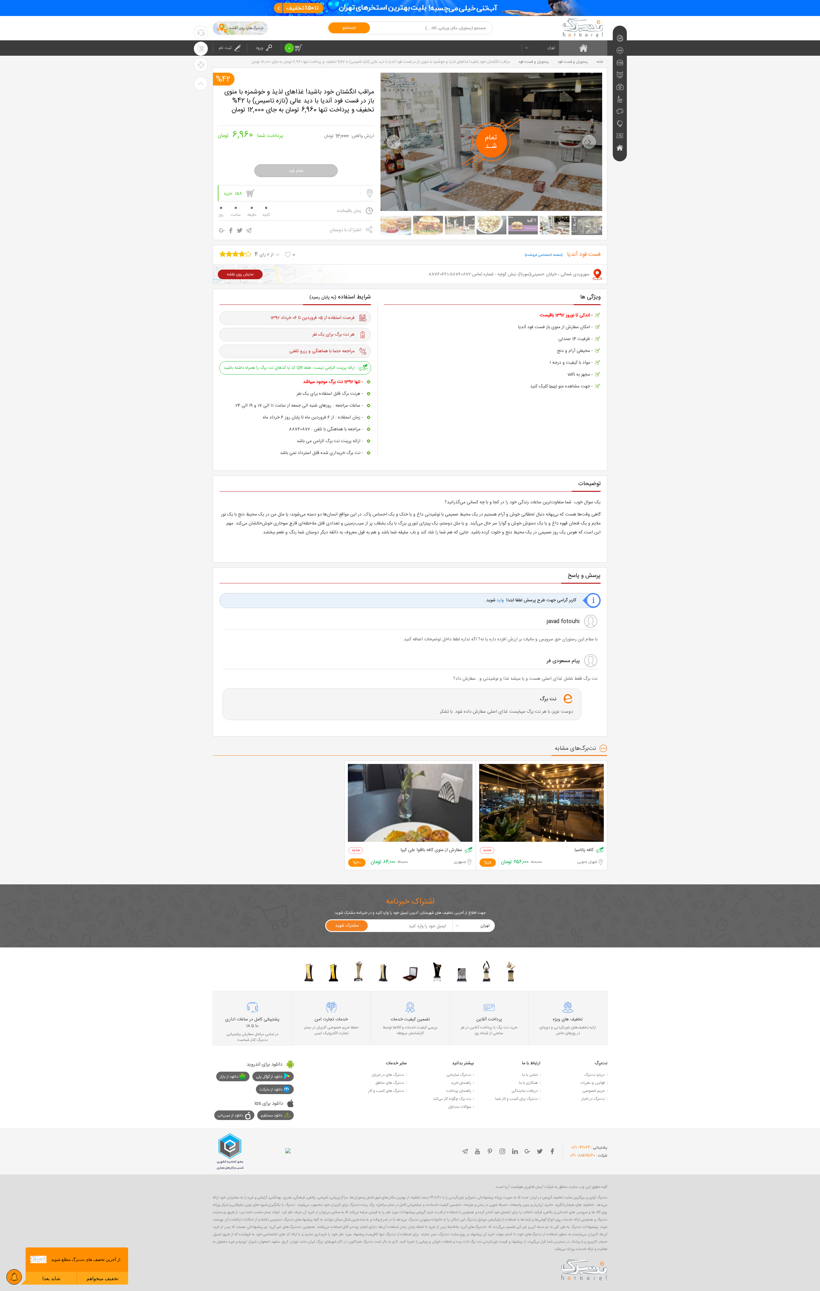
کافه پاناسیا (584, 850)
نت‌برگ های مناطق (389, 1083)
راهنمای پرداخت (458, 1091)
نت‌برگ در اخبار (593, 1099)
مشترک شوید (347, 926)
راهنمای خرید (461, 1083)
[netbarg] (584, 1269)
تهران (551, 48)
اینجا (553, 386)
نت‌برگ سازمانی (459, 1075)
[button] (393, 142)
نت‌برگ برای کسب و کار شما (516, 1099)
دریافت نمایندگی (525, 1091)
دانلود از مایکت (271, 1089)
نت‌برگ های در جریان (388, 1075)
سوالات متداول (459, 1107)
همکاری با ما (528, 1083)
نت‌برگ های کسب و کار (386, 1091)
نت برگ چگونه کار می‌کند (452, 1099)
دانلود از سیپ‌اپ (230, 1115)
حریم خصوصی (593, 1091)
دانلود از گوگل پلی (269, 1077)
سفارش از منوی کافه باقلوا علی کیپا (431, 850)
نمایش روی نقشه (240, 274)
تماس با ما (530, 1075)
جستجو (349, 28)
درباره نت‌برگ (594, 1075)
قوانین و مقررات (592, 1083)
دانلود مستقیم (272, 1115)
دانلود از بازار (229, 1077)
